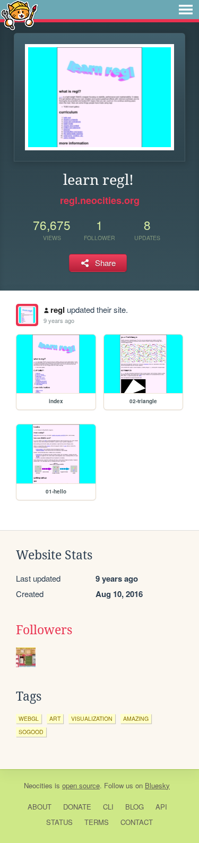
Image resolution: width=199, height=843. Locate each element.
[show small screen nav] (185, 9)
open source (81, 785)
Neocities (38, 785)
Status (59, 822)
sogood (31, 732)
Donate (77, 807)
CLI (108, 807)
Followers (44, 630)
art (54, 718)
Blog (134, 807)
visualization (92, 718)
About (39, 807)
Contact (136, 822)
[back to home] (19, 14)
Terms (96, 822)
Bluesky (157, 785)
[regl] (27, 315)
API (161, 807)
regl (57, 310)
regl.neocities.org (100, 200)
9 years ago (59, 320)
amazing (136, 718)
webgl (29, 718)
